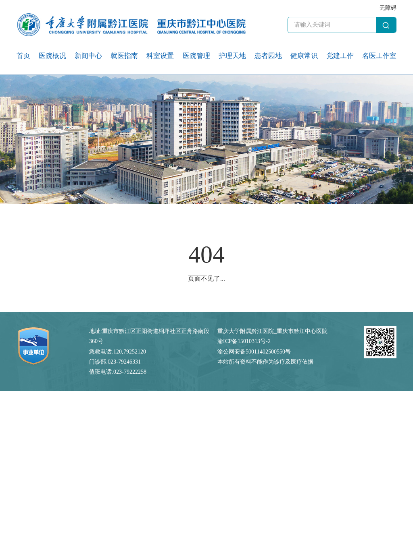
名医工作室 (379, 56)
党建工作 (340, 56)
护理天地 (232, 56)
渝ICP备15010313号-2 (244, 341)
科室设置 (160, 56)
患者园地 (268, 56)
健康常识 (304, 56)
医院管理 (196, 56)
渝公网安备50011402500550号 (254, 352)
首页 (23, 56)
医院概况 (52, 56)
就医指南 (124, 56)
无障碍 (388, 8)
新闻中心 (88, 56)
